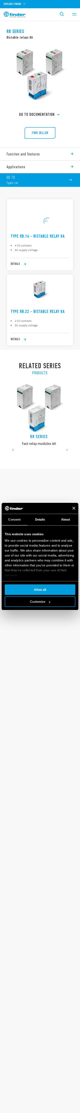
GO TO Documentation (37, 114)
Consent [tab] (14, 519)
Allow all (40, 589)
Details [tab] (40, 519)
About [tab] (65, 519)
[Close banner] (73, 508)
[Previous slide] (13, 450)
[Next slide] (67, 450)
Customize (37, 601)
